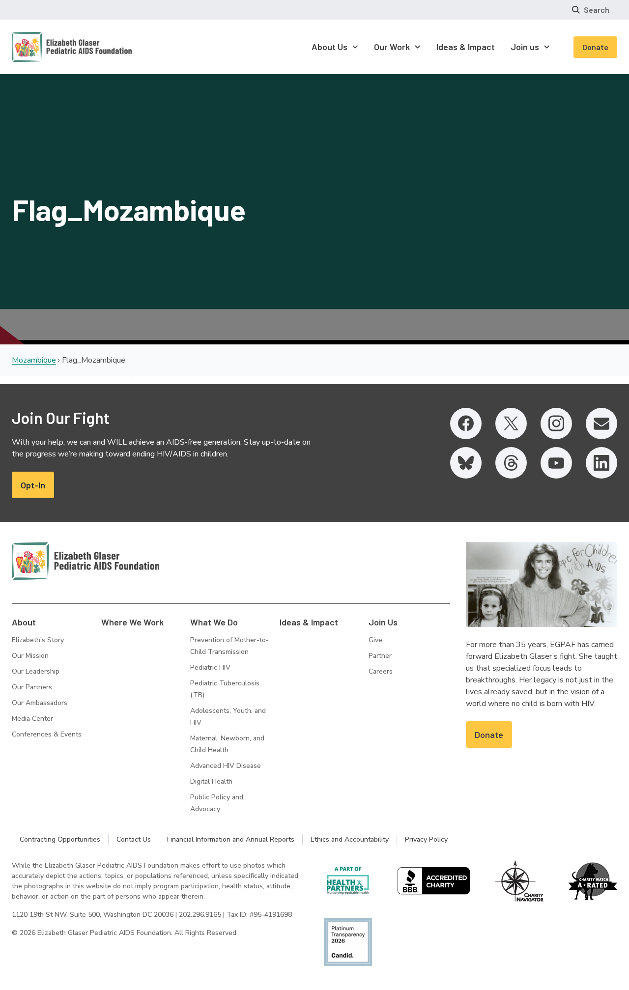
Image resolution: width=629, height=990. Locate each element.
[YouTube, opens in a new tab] (556, 463)
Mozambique (34, 360)
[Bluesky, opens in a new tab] (466, 463)
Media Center (32, 718)
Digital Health (211, 781)
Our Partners (32, 687)
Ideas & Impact (309, 622)
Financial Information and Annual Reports (230, 839)
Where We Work (132, 622)
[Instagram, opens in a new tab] (556, 423)
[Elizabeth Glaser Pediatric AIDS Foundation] (85, 561)
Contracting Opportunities (60, 839)
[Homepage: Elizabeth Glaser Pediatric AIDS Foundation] (46, 46)
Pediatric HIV (210, 667)
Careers (381, 671)
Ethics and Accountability (350, 839)
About (24, 622)
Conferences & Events (47, 734)
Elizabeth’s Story (38, 640)
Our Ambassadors (39, 702)
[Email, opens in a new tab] (601, 423)
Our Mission (30, 655)
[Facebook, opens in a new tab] (466, 423)
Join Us (383, 622)
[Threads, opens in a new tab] (511, 463)
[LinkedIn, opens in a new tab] (601, 463)
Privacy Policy (426, 839)
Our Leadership (35, 671)
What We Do (214, 622)
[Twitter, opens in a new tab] (511, 423)
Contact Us (133, 839)
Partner (380, 655)
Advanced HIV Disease (225, 765)
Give (375, 640)
